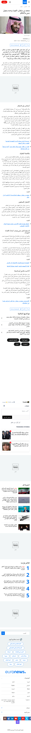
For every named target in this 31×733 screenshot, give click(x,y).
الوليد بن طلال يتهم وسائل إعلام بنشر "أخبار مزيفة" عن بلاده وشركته (15, 148)
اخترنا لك (26, 485)
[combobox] (15, 633)
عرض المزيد (27, 712)
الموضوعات (27, 678)
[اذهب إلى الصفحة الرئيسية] (25, 2)
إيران (17, 344)
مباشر (4, 2)
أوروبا (28, 682)
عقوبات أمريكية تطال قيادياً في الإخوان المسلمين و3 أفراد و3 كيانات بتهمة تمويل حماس (19, 324)
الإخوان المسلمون (13, 340)
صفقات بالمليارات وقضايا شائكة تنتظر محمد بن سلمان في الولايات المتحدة (18, 318)
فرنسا (24, 660)
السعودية (25, 344)
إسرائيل (14, 656)
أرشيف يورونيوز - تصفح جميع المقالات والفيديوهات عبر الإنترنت (7, 701)
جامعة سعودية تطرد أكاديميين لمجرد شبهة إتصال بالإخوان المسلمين (16, 225)
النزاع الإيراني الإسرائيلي (15, 644)
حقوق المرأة (24, 340)
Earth (13, 686)
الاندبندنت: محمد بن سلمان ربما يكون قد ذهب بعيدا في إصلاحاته (15, 302)
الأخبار (25, 7)
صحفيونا (28, 700)
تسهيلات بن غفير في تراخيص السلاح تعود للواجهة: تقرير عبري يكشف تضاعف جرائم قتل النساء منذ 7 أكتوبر (18, 332)
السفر (28, 693)
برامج (13, 696)
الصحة (13, 689)
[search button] (3, 633)
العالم (21, 7)
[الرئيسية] (29, 7)
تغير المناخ (19, 664)
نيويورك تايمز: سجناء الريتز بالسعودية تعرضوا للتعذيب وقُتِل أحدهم (17, 142)
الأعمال (28, 686)
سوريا (6, 656)
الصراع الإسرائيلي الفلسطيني (15, 648)
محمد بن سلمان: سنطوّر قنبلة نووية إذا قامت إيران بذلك (16, 196)
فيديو (28, 696)
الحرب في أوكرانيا (19, 652)
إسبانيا (8, 652)
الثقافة (13, 693)
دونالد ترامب (24, 656)
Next (28, 689)
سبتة (11, 664)
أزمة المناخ (8, 660)
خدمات (28, 708)
